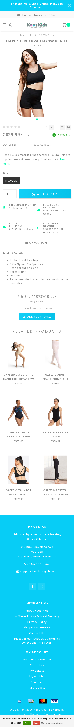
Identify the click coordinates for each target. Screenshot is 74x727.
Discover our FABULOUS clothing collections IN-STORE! (37, 640)
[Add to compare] (68, 127)
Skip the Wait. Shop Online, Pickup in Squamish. (37, 5)
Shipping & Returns (37, 627)
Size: (6, 173)
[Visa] (54, 701)
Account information (37, 659)
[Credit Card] (31, 701)
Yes (27, 723)
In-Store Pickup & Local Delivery (37, 616)
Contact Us (37, 633)
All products (37, 687)
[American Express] (19, 701)
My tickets (37, 670)
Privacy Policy (37, 622)
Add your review (39, 316)
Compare (37, 682)
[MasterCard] (42, 701)
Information (35, 242)
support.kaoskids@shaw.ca (39, 571)
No (36, 723)
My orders (37, 665)
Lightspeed (20, 714)
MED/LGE (11, 180)
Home (22, 35)
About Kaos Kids (37, 610)
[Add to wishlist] (62, 127)
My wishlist (37, 676)
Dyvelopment (52, 714)
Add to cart (47, 194)
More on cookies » (52, 723)
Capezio (37, 45)
